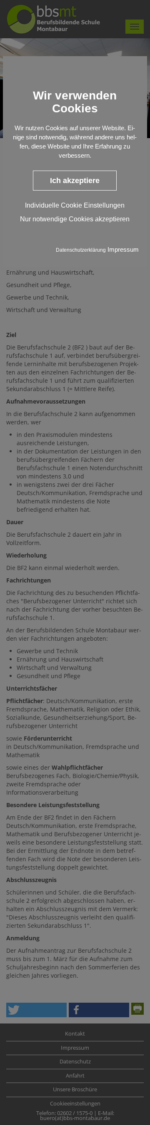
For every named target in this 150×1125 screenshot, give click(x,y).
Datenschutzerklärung (81, 250)
